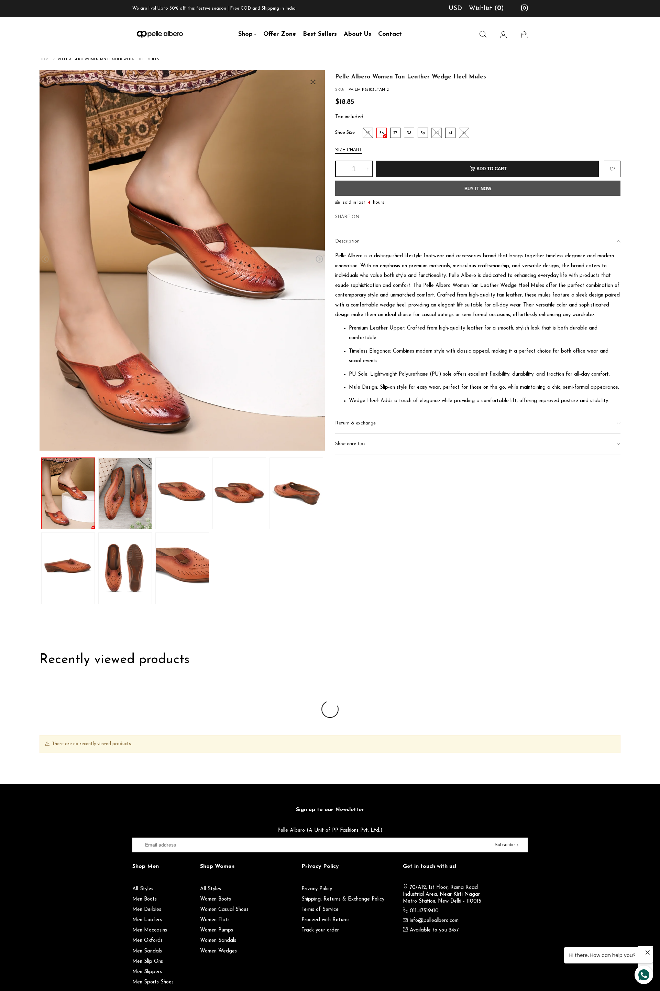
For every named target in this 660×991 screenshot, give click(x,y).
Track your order (320, 930)
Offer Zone (279, 34)
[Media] (313, 82)
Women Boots (215, 899)
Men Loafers (147, 920)
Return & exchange (355, 423)
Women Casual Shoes (224, 909)
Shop (245, 34)
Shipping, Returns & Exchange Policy (342, 899)
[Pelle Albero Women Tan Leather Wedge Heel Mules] (182, 260)
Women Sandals (218, 940)
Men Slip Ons (147, 961)
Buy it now (477, 188)
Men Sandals (147, 951)
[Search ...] (483, 35)
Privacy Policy (316, 889)
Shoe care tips (350, 443)
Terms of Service (320, 909)
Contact (390, 34)
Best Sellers (320, 34)
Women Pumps (216, 930)
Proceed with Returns (325, 920)
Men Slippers (147, 971)
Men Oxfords (147, 940)
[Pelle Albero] (160, 33)
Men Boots (144, 899)
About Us (357, 34)
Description (347, 241)
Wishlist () (486, 8)
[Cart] (524, 34)
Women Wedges (218, 951)
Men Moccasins (149, 930)
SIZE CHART (348, 149)
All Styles (142, 889)
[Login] (503, 34)
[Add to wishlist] (612, 169)
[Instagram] (524, 9)
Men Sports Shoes (153, 982)
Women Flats (215, 920)
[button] (45, 259)
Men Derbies (146, 909)
